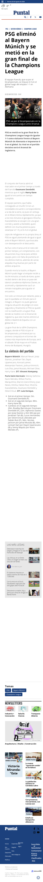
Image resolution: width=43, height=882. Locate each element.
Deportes (8, 853)
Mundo (20, 843)
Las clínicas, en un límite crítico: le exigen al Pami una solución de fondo (17, 560)
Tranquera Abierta (35, 714)
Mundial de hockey (11, 760)
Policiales (29, 814)
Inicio (7, 844)
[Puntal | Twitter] (35, 17)
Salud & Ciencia (21, 714)
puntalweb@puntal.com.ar (15, 876)
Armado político (31, 759)
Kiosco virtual (34, 854)
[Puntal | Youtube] (40, 17)
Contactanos (36, 851)
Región (14, 847)
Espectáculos (16, 844)
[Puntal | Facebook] (30, 17)
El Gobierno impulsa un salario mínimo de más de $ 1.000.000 (17, 575)
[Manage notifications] (38, 877)
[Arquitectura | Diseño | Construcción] (23, 731)
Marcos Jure (18, 567)
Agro (19, 846)
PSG (8, 690)
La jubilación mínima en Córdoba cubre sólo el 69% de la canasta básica (32, 785)
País (13, 851)
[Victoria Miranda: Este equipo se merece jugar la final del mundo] (13, 757)
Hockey (28, 796)
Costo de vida (30, 778)
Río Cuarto (7, 848)
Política (7, 860)
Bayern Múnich (19, 690)
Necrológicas (16, 855)
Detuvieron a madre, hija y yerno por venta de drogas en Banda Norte (17, 593)
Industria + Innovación (9, 714)
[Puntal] (11, 830)
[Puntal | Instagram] (34, 832)
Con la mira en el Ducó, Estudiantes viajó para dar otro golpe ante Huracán (16, 583)
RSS (33, 861)
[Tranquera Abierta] (36, 709)
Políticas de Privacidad (12, 869)
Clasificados (36, 858)
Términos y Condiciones (11, 867)
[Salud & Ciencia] (23, 709)
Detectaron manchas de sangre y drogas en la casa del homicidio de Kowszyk (17, 551)
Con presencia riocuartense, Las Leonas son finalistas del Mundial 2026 (33, 803)
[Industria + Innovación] (10, 709)
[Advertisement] (25, 166)
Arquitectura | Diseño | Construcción (20, 744)
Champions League (13, 694)
